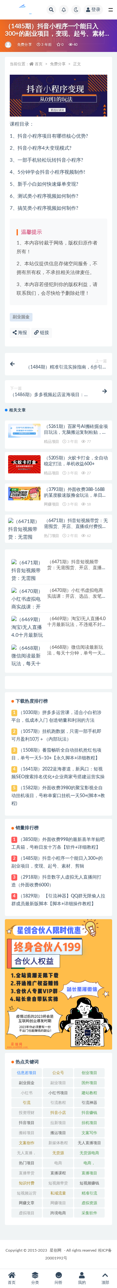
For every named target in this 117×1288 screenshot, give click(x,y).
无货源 (58, 1153)
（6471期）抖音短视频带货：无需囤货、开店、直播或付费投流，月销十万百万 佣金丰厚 (76, 527)
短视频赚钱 (89, 1183)
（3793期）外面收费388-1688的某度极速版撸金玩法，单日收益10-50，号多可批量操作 (75, 495)
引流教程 (58, 1103)
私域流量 (58, 1193)
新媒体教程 (58, 1143)
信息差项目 (26, 1073)
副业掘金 (21, 317)
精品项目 (51, 442)
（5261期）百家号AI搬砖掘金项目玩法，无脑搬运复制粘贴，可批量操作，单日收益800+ (76, 432)
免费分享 (24, 44)
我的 (82, 1282)
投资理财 (26, 1113)
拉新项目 (58, 1123)
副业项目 (58, 1083)
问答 (58, 1282)
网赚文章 (26, 1203)
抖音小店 (58, 1113)
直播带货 (26, 1173)
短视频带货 (58, 1183)
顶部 (105, 1282)
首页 (39, 64)
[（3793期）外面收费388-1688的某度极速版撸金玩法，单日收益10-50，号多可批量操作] (24, 494)
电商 (58, 1163)
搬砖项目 (26, 1133)
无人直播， (26, 1153)
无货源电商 (89, 1153)
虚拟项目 (26, 1213)
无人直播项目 (89, 1143)
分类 (35, 1282)
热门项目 (51, 536)
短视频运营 (26, 1193)
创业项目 (89, 1073)
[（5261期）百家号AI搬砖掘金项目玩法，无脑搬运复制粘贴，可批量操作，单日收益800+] (24, 431)
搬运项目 (58, 1133)
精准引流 (89, 1193)
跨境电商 (58, 1213)
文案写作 (89, 1133)
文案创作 (26, 1143)
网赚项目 (51, 504)
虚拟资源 (89, 1203)
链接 (44, 333)
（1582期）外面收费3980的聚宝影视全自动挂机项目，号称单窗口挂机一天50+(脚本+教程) (58, 796)
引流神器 (89, 1103)
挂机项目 (89, 1123)
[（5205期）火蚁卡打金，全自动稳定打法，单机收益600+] (24, 464)
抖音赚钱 (89, 1113)
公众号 (58, 1073)
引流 (27, 1103)
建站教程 (89, 1093)
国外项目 (89, 1083)
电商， (89, 1163)
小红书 (26, 1093)
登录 (95, 9)
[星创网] (8, 45)
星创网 (55, 1250)
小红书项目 (58, 1093)
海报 (22, 333)
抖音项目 (26, 1123)
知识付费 (26, 1183)
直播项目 (89, 1173)
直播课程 (58, 1173)
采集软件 (89, 1213)
